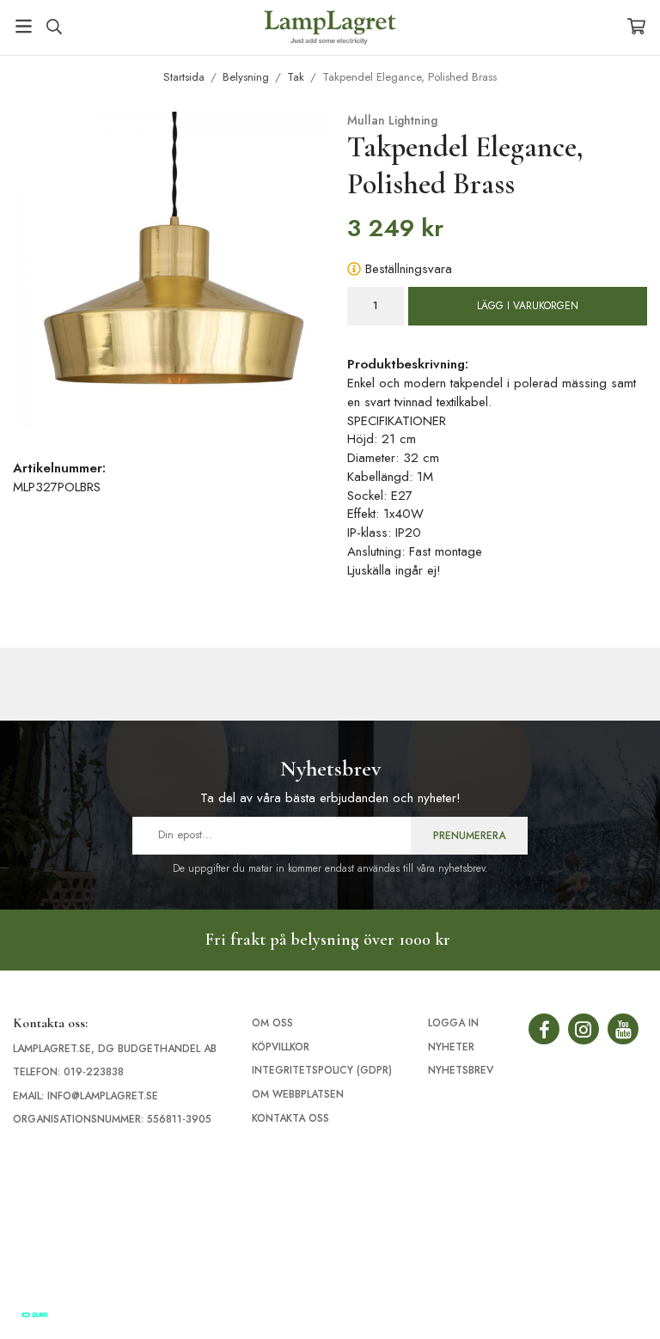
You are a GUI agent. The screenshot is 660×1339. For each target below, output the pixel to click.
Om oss (272, 1023)
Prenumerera (469, 835)
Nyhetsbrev (460, 1070)
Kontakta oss (290, 1118)
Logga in (453, 1023)
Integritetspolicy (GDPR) (322, 1070)
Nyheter (451, 1047)
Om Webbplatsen (298, 1094)
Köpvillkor (280, 1047)
